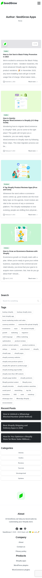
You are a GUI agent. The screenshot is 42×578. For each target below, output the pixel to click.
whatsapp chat (7, 398)
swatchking (18, 390)
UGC (15, 394)
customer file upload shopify (28, 324)
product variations (28, 345)
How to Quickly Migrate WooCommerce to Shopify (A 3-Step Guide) (20, 120)
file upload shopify (27, 328)
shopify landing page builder (12, 370)
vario (22, 394)
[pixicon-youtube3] (21, 528)
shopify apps (18, 353)
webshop (31, 394)
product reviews (20, 341)
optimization (6, 341)
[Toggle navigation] (39, 3)
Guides (21, 458)
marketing (14, 332)
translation (6, 394)
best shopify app (8, 316)
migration (25, 332)
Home (20, 21)
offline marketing (22, 337)
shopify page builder (9, 378)
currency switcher (8, 324)
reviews (13, 349)
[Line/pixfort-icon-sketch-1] (25, 528)
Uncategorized (21, 473)
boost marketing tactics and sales (13, 320)
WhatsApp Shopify (22, 398)
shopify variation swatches (27, 386)
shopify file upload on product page (14, 365)
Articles (21, 453)
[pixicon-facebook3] (17, 528)
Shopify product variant (10, 382)
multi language (7, 337)
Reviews (21, 463)
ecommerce (6, 328)
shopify (36, 349)
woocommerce (7, 403)
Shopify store (27, 382)
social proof (6, 390)
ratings (4, 349)
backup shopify (7, 312)
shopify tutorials (8, 386)
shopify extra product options (12, 361)
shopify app (6, 353)
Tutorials (21, 468)
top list (28, 390)
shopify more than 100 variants (13, 374)
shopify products (26, 378)
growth (4, 332)
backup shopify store (24, 312)
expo (15, 328)
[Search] (38, 301)
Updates (21, 478)
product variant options (10, 345)
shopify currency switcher (11, 357)
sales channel (25, 349)
